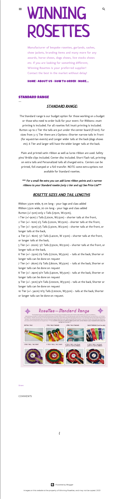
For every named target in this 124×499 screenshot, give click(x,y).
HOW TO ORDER (65, 81)
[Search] (104, 8)
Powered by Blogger (64, 485)
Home (32, 81)
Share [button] (20, 385)
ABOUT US (45, 81)
